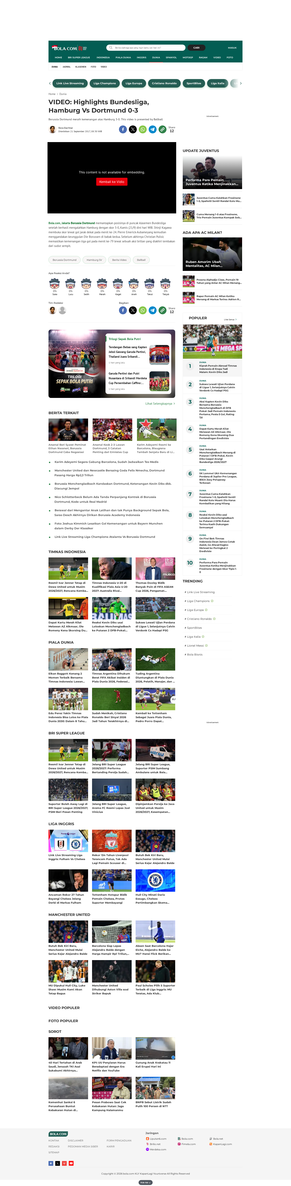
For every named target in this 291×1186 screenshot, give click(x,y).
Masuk (232, 47)
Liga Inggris (61, 824)
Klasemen (80, 66)
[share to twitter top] (133, 129)
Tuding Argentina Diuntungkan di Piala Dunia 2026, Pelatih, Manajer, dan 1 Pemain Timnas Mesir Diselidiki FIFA (155, 677)
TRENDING (193, 581)
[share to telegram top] (153, 129)
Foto (230, 57)
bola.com (128, 1173)
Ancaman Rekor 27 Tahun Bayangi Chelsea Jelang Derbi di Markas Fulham (66, 898)
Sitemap (53, 1152)
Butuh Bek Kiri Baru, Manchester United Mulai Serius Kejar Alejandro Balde (155, 858)
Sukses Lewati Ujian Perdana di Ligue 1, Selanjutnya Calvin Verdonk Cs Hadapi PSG (155, 626)
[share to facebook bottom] (123, 310)
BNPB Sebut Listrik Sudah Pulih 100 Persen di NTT (153, 1104)
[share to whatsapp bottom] (143, 310)
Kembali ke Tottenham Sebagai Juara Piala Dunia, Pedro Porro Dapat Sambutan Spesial (153, 717)
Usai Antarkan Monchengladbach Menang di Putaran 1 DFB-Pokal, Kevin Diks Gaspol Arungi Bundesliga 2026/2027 (217, 456)
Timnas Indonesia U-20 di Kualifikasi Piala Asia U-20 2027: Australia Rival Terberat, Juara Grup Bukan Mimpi (110, 586)
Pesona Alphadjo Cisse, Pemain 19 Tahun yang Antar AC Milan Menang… (219, 281)
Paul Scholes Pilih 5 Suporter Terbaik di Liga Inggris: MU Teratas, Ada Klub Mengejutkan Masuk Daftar (155, 989)
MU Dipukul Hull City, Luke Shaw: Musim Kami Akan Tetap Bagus (66, 989)
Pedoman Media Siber (83, 1146)
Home (58, 57)
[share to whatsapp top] (143, 129)
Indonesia (103, 57)
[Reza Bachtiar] (53, 129)
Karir (111, 1146)
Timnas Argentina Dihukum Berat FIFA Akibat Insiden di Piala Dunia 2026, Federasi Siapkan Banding (111, 677)
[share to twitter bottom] (133, 310)
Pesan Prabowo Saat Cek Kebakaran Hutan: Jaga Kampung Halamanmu (109, 1106)
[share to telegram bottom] (153, 310)
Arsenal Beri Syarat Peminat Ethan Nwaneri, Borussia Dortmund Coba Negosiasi (67, 448)
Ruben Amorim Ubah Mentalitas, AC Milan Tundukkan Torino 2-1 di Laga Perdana (210, 264)
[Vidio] (64, 1163)
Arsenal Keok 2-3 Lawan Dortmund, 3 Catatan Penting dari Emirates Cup (110, 448)
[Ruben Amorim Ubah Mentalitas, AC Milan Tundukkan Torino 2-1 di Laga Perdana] (212, 254)
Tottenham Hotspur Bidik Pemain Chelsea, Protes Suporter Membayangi (109, 898)
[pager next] (241, 83)
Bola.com (187, 1138)
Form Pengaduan (119, 1140)
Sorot (54, 1032)
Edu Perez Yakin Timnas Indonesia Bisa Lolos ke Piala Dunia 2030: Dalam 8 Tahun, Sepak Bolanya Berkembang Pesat (68, 717)
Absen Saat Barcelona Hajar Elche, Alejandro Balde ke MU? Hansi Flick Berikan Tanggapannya (155, 949)
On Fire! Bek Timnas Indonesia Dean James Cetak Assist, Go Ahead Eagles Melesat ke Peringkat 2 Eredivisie (217, 545)
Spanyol (171, 57)
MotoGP (188, 57)
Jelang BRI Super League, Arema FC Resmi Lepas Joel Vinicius (111, 807)
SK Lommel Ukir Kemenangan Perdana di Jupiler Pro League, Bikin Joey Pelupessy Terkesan (218, 478)
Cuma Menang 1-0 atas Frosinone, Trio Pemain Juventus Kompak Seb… (219, 216)
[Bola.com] (62, 310)
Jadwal (67, 66)
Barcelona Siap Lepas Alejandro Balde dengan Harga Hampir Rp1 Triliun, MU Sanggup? (109, 949)
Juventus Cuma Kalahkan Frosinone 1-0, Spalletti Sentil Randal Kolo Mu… (219, 199)
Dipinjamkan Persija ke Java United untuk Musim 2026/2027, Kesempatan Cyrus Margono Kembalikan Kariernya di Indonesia (155, 807)
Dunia (156, 57)
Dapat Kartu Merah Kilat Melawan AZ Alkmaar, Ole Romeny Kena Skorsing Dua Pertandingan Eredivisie (67, 626)
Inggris (141, 57)
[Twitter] (57, 1163)
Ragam (203, 57)
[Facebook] (50, 1163)
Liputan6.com (158, 1138)
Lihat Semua (229, 319)
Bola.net (218, 1138)
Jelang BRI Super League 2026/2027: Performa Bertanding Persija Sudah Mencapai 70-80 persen (109, 768)
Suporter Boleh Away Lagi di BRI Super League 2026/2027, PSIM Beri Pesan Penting (68, 807)
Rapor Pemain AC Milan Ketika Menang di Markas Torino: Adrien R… (219, 298)
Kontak (53, 1140)
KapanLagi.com (222, 1144)
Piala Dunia (123, 57)
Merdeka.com (158, 1149)
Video (217, 57)
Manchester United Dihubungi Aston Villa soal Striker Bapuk (110, 989)
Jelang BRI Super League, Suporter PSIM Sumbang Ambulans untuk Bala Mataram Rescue (153, 768)
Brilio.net (155, 1144)
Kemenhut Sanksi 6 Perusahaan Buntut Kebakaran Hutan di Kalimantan (62, 1106)
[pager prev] (49, 83)
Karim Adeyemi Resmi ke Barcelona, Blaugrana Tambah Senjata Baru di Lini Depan (156, 448)
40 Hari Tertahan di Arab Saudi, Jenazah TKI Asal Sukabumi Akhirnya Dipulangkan (65, 1066)
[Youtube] (71, 1163)
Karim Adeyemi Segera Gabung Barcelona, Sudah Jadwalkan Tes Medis (106, 462)
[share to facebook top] (123, 129)
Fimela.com (189, 1144)
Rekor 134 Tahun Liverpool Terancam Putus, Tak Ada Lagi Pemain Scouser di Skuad (110, 858)
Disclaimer (75, 1140)
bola (69, 48)
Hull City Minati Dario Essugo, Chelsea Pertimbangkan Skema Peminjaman (151, 898)
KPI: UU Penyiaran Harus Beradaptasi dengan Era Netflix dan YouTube (109, 1066)
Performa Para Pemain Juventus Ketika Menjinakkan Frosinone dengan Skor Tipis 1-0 (212, 182)
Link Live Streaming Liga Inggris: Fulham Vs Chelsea (66, 857)
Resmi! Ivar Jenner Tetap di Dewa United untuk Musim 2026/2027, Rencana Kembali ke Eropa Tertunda (68, 586)
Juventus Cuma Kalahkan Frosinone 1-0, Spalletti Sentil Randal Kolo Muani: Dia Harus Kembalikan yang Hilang (217, 498)
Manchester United (69, 915)
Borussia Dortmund (83, 223)
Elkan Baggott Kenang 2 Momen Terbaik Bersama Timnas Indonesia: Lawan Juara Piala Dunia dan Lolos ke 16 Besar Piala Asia (67, 677)
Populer (198, 318)
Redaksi (54, 1146)
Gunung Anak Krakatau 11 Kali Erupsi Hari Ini (153, 1064)
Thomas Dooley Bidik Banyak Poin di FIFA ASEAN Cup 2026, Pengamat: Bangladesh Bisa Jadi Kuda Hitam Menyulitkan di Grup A (154, 586)
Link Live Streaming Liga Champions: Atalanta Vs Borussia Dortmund (105, 537)
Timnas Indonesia (67, 552)
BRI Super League (79, 57)
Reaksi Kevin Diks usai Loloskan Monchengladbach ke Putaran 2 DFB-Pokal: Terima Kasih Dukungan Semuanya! (111, 626)
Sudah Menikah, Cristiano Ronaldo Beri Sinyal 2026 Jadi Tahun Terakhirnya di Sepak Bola (109, 717)
